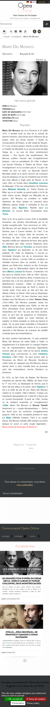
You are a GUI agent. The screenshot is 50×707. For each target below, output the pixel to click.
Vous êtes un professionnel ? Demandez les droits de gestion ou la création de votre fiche (25, 684)
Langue (11, 32)
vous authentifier (25, 485)
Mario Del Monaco (31, 36)
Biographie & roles (27, 53)
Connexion (35, 32)
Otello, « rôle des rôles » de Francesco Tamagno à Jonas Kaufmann (21, 635)
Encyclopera (16, 36)
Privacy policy (33, 703)
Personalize (18, 703)
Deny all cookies (36, 699)
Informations (7, 53)
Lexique (20, 32)
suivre (32, 536)
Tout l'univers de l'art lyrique (25, 15)
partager (6, 536)
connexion (42, 2)
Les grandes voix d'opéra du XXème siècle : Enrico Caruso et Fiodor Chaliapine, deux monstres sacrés (21, 581)
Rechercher (25, 32)
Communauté (39, 32)
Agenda (16, 32)
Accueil (7, 36)
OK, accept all (15, 699)
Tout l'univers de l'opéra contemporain (25, 18)
